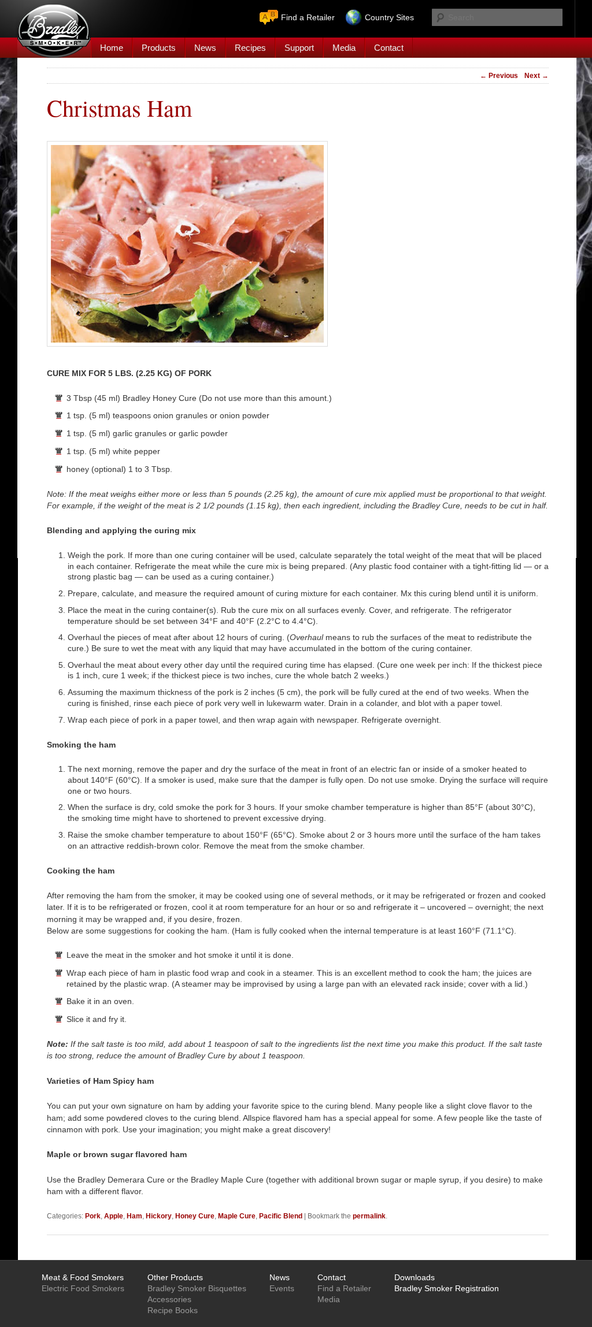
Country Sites (389, 17)
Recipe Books (172, 1310)
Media (344, 48)
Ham (134, 1216)
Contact (389, 48)
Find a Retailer (308, 17)
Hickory (159, 1216)
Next (536, 76)
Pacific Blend (280, 1216)
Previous (499, 76)
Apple (113, 1216)
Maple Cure (237, 1216)
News (205, 48)
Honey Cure (194, 1216)
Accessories (169, 1299)
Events (281, 1288)
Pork (93, 1216)
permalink (369, 1216)
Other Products (175, 1277)
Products (159, 48)
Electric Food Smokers (83, 1288)
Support (299, 48)
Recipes (250, 48)
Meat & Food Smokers (83, 1277)
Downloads (414, 1277)
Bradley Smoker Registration (446, 1288)
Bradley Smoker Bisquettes (196, 1288)
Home (111, 48)
